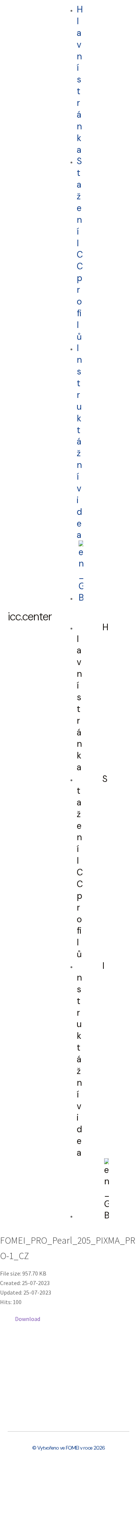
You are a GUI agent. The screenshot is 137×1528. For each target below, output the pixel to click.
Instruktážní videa (79, 441)
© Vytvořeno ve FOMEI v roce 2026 (68, 1447)
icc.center (30, 616)
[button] (70, 616)
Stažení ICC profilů (80, 248)
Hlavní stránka (80, 79)
